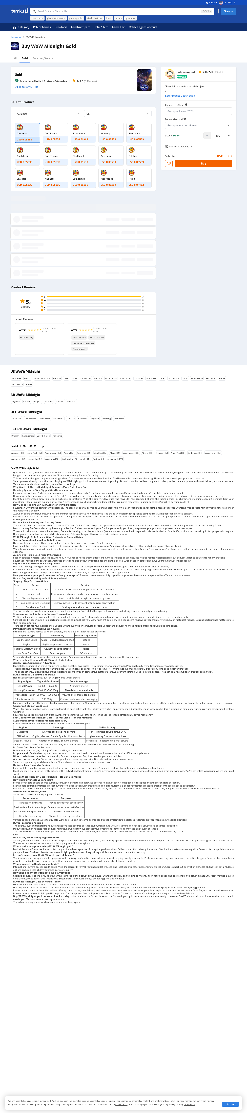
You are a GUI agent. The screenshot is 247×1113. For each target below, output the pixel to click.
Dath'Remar (44, 418)
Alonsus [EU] (162, 453)
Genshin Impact (80, 27)
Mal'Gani (98, 378)
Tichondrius (173, 378)
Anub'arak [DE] (52, 459)
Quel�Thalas (43, 436)
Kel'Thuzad (85, 378)
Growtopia (61, 27)
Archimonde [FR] (115, 459)
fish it (109, 18)
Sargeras (138, 378)
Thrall (162, 378)
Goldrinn (49, 401)
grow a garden (76, 18)
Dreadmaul (58, 418)
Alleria (29, 384)
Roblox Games (42, 27)
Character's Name (174, 105)
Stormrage (151, 378)
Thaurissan (119, 418)
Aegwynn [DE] (18, 453)
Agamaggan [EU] (53, 453)
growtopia (130, 18)
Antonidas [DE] (35, 459)
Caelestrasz (30, 418)
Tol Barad (71, 401)
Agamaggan (197, 378)
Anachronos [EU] (213, 453)
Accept (230, 1104)
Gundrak (71, 418)
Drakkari (15, 436)
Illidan (74, 378)
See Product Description (180, 95)
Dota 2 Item (101, 27)
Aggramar (211, 378)
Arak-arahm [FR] (69, 459)
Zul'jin (185, 378)
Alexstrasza (17, 384)
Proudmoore (125, 378)
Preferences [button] (189, 1104)
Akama (222, 378)
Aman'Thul (16, 418)
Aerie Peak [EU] (35, 453)
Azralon (26, 401)
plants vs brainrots (56, 18)
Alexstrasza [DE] (131, 453)
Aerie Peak (16, 378)
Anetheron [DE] (18, 459)
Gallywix (37, 401)
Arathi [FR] (85, 459)
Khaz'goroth (28, 436)
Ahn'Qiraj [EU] (100, 453)
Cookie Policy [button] (121, 1104)
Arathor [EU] (99, 459)
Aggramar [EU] (84, 453)
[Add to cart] (169, 163)
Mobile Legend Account (143, 27)
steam (119, 18)
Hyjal (66, 378)
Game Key (118, 27)
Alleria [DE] (147, 453)
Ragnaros (57, 436)
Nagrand (95, 418)
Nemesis (60, 401)
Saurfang (106, 418)
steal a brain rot (94, 18)
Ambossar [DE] (195, 453)
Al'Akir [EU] (115, 453)
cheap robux (37, 18)
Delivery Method (174, 119)
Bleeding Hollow (42, 378)
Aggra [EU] (69, 453)
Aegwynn (15, 401)
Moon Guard (111, 378)
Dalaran (57, 378)
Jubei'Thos (83, 418)
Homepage (16, 37)
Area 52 (27, 378)
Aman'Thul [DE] (178, 453)
